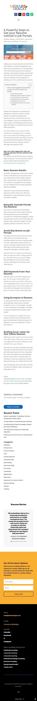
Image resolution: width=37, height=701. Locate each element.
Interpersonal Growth (11, 664)
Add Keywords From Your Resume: (20, 99)
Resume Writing (13, 41)
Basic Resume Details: (17, 93)
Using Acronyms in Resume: (18, 101)
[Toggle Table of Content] (29, 85)
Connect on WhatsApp (11, 624)
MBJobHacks (8, 474)
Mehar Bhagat (10, 39)
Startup (6, 486)
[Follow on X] (19, 14)
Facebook (28, 379)
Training (6, 489)
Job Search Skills (9, 465)
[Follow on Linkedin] (27, 14)
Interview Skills (9, 460)
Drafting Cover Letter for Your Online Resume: (21, 103)
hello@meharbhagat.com (12, 615)
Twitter (22, 379)
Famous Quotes (9, 451)
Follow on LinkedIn (13, 407)
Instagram (7, 641)
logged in (15, 397)
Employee (7, 445)
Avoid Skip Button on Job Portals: (20, 97)
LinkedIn (7, 632)
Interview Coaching (10, 661)
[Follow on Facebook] (15, 14)
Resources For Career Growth (13, 480)
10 (25, 541)
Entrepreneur (8, 448)
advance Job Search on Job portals (14, 163)
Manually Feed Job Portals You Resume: (21, 95)
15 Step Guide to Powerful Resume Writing (18, 421)
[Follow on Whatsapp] (31, 14)
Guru (5, 454)
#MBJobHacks (13, 379)
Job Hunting (8, 462)
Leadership (7, 471)
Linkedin (11, 381)
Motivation (7, 477)
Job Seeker (7, 468)
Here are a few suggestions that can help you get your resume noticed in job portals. (18, 89)
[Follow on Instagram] (23, 14)
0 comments (23, 41)
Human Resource (9, 457)
